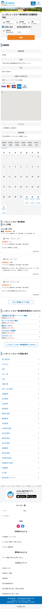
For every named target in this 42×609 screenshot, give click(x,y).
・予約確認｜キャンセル (8, 537)
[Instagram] (19, 526)
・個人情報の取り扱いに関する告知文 (12, 588)
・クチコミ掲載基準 (7, 547)
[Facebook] (23, 526)
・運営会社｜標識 (6, 573)
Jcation (3, 486)
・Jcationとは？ (6, 568)
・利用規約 (4, 578)
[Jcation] (8, 3)
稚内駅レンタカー (31, 486)
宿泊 (24, 511)
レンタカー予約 (10, 486)
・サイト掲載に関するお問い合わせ (12, 557)
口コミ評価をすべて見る (21, 302)
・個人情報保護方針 (7, 583)
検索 (21, 37)
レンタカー (5, 516)
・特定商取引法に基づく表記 (10, 594)
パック (4, 511)
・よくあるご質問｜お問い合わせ (11, 542)
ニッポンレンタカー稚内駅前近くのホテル (21, 344)
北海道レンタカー (20, 486)
